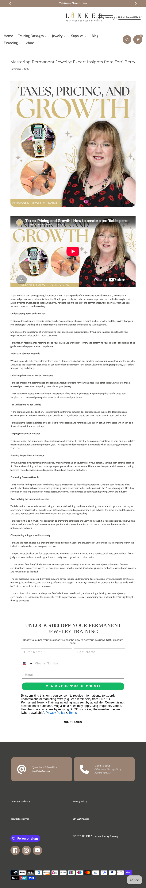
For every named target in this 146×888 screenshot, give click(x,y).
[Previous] (10, 3)
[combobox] (27, 663)
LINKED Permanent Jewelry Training (100, 836)
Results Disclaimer (19, 818)
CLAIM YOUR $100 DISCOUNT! (73, 686)
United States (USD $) (129, 17)
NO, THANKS (73, 722)
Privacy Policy (55, 712)
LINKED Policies (81, 818)
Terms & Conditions (20, 801)
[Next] (136, 3)
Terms (73, 712)
